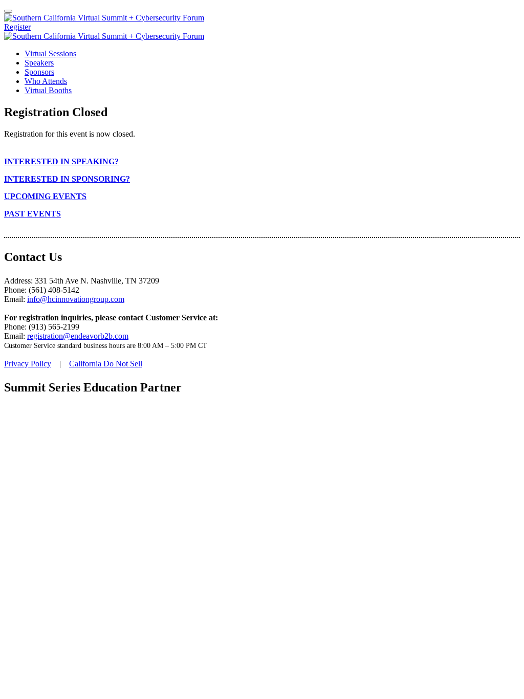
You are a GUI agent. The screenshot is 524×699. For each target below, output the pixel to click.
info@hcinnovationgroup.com (75, 299)
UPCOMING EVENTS (45, 196)
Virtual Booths (48, 90)
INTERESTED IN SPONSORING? (67, 178)
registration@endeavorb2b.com (77, 336)
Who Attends (46, 81)
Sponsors (39, 72)
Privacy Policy (27, 363)
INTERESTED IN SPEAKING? (61, 161)
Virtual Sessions (50, 53)
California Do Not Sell (105, 363)
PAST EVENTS (32, 213)
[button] (17, 27)
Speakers (39, 62)
